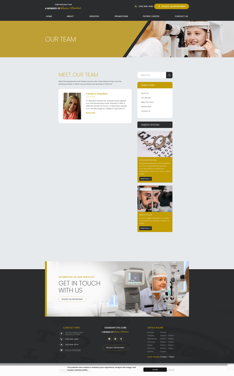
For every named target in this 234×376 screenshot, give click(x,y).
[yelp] (121, 339)
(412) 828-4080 (71, 339)
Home (49, 16)
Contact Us (181, 16)
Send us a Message (73, 350)
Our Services (146, 98)
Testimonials (146, 106)
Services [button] (94, 16)
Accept (155, 370)
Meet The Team (147, 102)
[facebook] (109, 339)
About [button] (70, 16)
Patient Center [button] (151, 16)
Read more (144, 179)
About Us (144, 93)
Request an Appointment (72, 299)
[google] (115, 339)
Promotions (121, 16)
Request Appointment (115, 348)
